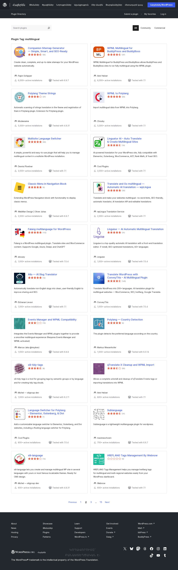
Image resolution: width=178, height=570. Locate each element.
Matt (141, 528)
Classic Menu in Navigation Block (47, 183)
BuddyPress (144, 537)
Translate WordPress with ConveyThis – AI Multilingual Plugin (127, 276)
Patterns (47, 537)
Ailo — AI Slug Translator (42, 274)
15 (101, 502)
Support (78, 528)
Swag (110, 537)
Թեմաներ (48, 528)
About (14, 523)
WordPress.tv (82, 537)
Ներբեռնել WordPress (161, 5)
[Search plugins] (49, 28)
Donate (110, 532)
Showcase (47, 523)
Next (107, 502)
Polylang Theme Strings (42, 93)
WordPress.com (146, 523)
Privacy (14, 537)
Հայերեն (42, 552)
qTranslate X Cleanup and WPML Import (130, 364)
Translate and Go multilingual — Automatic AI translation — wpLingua (129, 185)
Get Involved (112, 523)
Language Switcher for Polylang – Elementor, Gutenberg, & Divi (46, 412)
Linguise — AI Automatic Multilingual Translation (135, 229)
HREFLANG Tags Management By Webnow (132, 455)
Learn (77, 523)
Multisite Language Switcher (44, 138)
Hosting (14, 532)
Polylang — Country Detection (125, 319)
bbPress (143, 532)
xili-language (35, 455)
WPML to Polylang (117, 93)
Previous (73, 502)
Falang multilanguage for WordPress (49, 229)
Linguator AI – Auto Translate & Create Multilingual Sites (124, 140)
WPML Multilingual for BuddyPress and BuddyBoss (123, 50)
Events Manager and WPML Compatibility (52, 319)
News (13, 528)
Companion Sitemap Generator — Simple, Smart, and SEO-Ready (47, 50)
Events (109, 528)
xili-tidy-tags (35, 364)
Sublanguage (114, 410)
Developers (80, 532)
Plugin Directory (18, 14)
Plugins (46, 532)
